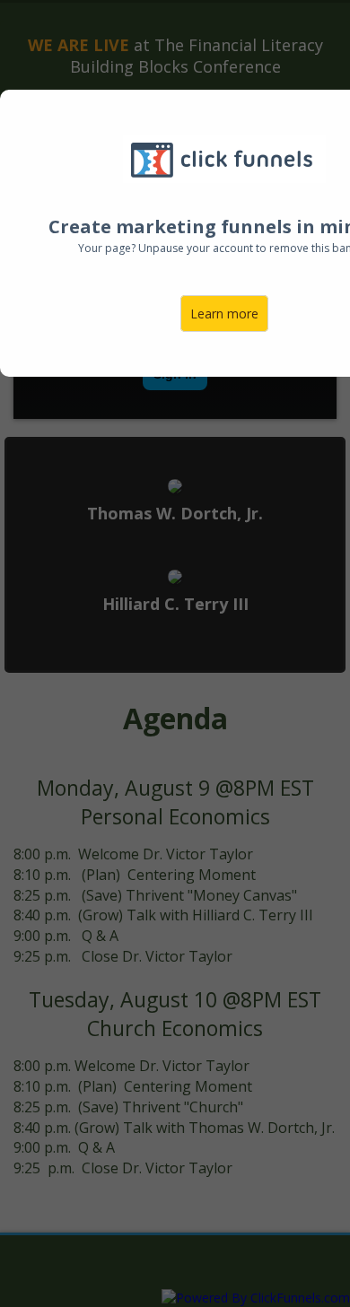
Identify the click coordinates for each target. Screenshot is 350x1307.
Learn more (224, 313)
